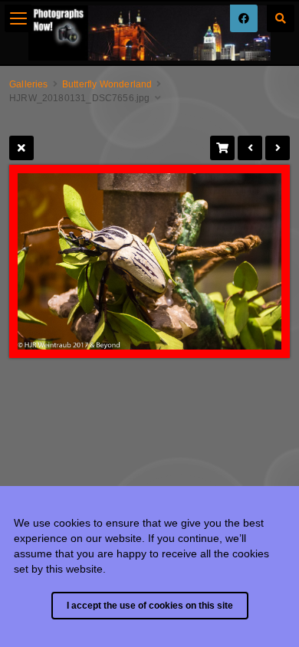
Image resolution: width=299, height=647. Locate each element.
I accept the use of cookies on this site (150, 605)
